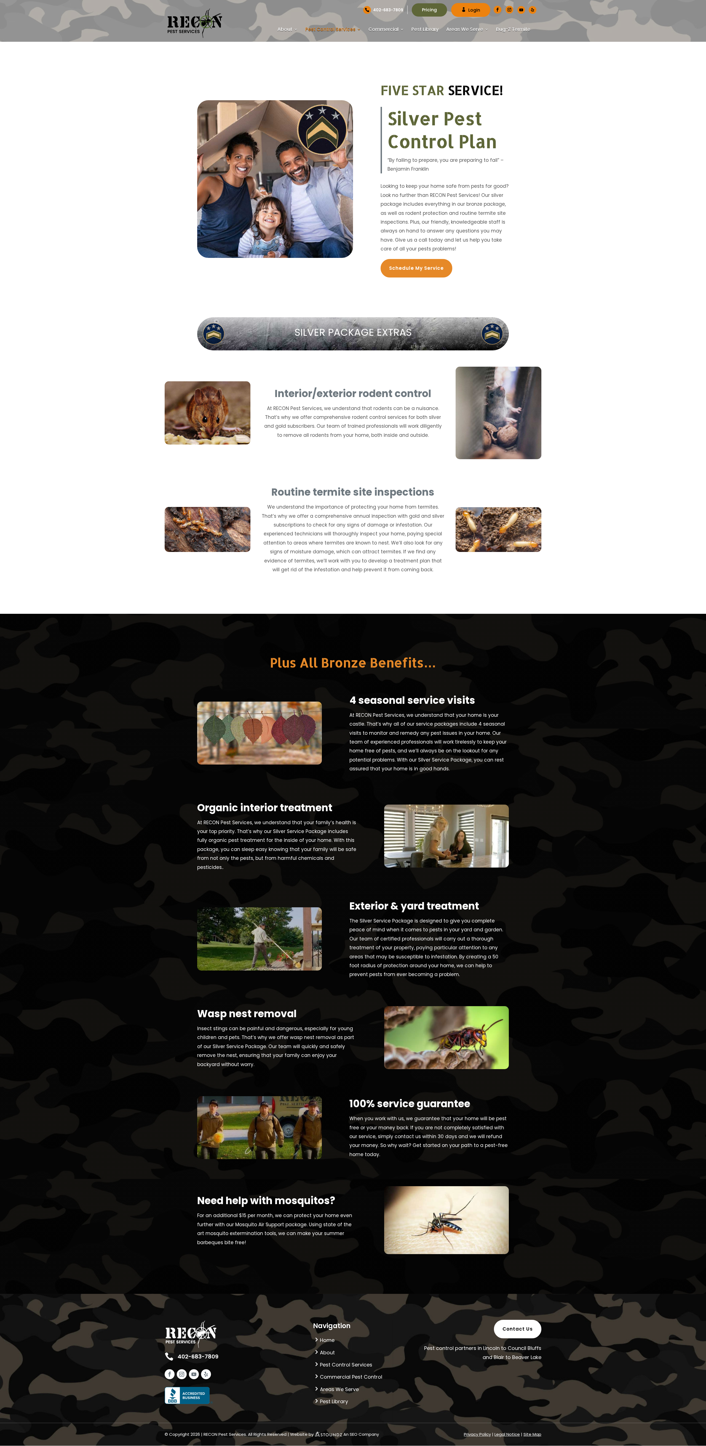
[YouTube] (521, 10)
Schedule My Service (416, 268)
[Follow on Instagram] (182, 1374)
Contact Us (517, 1329)
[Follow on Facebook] (170, 1374)
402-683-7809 (388, 10)
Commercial (383, 30)
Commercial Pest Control (351, 1376)
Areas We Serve (464, 30)
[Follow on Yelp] (206, 1374)
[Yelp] (532, 10)
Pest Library (425, 30)
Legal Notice (507, 1434)
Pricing (429, 10)
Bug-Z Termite (513, 30)
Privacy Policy (477, 1434)
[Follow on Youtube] (194, 1374)
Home (327, 1340)
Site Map (532, 1434)
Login (474, 10)
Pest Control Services (330, 30)
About (284, 30)
